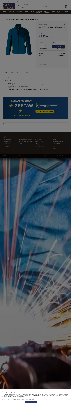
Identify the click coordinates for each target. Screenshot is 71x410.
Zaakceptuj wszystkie (31, 402)
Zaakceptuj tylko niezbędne (9, 402)
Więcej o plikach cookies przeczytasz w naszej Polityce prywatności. (19, 399)
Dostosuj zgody (20, 402)
